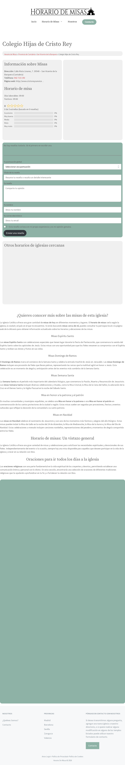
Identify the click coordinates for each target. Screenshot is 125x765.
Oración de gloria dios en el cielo (62, 700)
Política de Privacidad (60, 756)
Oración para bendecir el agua (62, 551)
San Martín (9, 276)
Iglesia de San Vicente (14, 282)
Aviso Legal (46, 756)
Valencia (48, 738)
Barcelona (48, 724)
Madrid (47, 720)
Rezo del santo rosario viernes (62, 626)
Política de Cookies (76, 756)
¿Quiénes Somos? (10, 720)
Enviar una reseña (15, 233)
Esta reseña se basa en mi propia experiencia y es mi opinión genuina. (40, 226)
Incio (33, 21)
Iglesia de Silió (11, 288)
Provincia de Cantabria (26, 54)
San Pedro (9, 265)
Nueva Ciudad (10, 299)
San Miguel (9, 253)
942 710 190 (19, 77)
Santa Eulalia (10, 259)
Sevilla (47, 729)
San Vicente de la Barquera (47, 54)
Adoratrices (9, 293)
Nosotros (72, 21)
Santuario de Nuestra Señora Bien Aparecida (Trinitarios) (31, 270)
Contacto (89, 22)
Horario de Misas (50, 21)
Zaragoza (48, 733)
